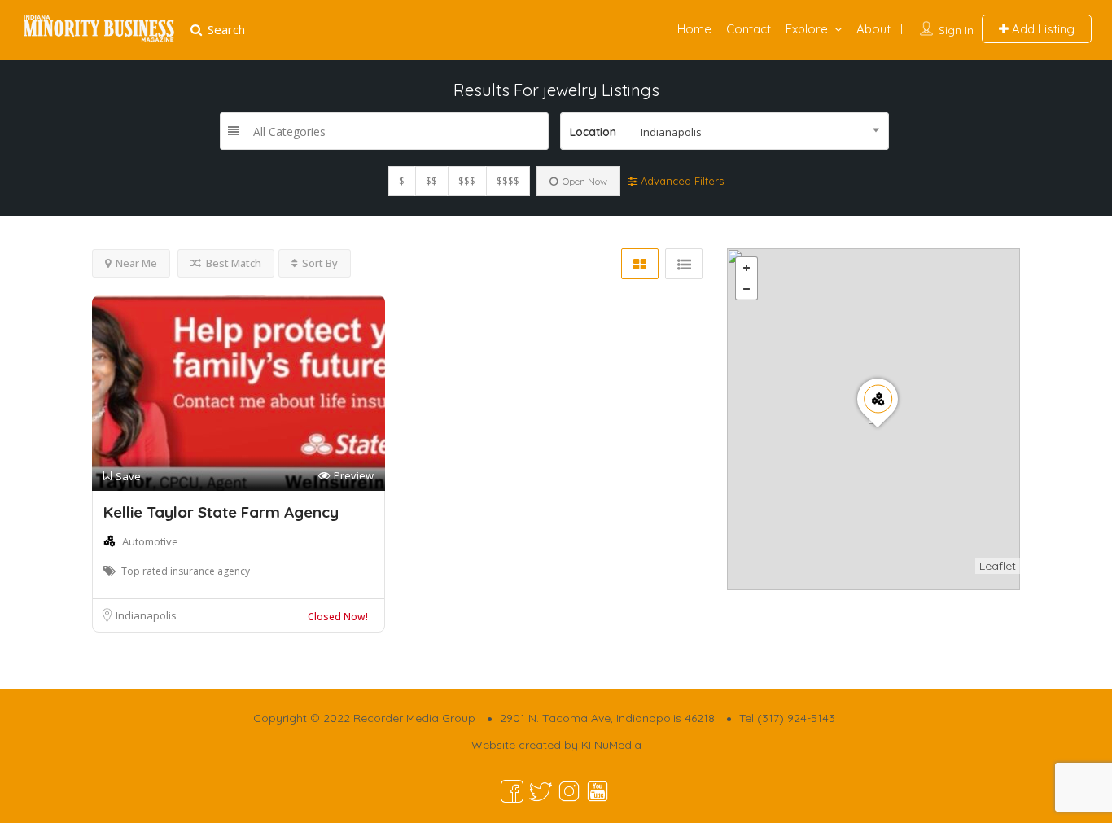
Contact (748, 29)
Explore (807, 29)
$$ (431, 181)
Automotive (150, 541)
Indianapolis (146, 615)
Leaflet (997, 565)
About (873, 29)
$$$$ (508, 181)
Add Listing (1042, 29)
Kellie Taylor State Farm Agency (221, 512)
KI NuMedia (611, 745)
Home (694, 29)
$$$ (466, 181)
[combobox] (724, 131)
